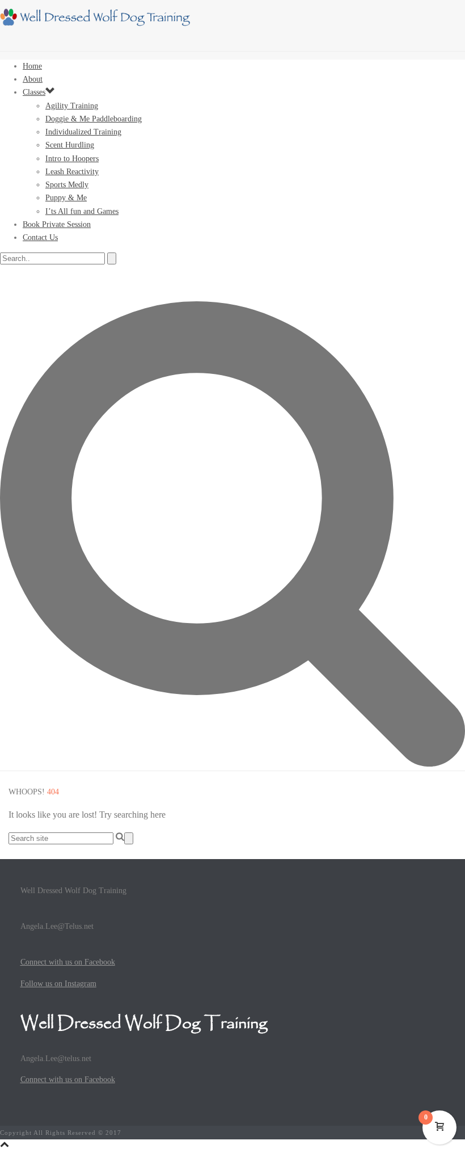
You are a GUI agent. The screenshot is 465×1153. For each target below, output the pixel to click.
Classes (34, 92)
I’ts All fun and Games (82, 211)
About (33, 79)
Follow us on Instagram (58, 983)
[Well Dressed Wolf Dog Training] (99, 25)
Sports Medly (66, 184)
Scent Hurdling (69, 145)
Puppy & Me (66, 197)
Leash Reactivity (72, 171)
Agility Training (71, 106)
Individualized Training (83, 132)
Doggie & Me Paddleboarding (93, 119)
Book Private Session (57, 224)
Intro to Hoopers (72, 158)
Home (32, 66)
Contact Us (40, 237)
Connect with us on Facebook (67, 962)
